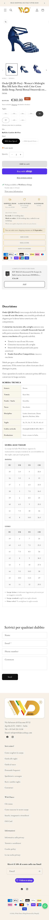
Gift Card (8, 821)
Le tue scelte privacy (12, 855)
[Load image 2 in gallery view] (24, 69)
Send (10, 677)
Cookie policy (10, 849)
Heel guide (24, 243)
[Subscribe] (39, 871)
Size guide (24, 237)
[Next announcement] (44, 3)
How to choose (24, 249)
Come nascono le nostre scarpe (17, 809)
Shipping (14, 104)
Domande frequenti (12, 770)
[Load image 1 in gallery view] (11, 69)
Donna (11, 78)
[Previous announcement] (4, 3)
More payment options (24, 178)
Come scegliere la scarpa (14, 752)
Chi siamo (9, 804)
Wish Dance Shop (20, 913)
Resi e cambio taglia (12, 782)
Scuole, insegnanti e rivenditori (17, 815)
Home (4, 78)
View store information (14, 191)
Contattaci (9, 787)
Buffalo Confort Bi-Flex (11, 132)
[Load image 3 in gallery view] (37, 69)
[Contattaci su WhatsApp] (45, 906)
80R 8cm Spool (11, 141)
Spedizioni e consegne (13, 776)
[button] (5, 10)
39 (6, 120)
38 (40, 113)
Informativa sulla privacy (14, 837)
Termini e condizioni (13, 843)
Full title (4, 93)
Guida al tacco (10, 764)
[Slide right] (46, 70)
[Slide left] (2, 70)
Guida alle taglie (11, 758)
